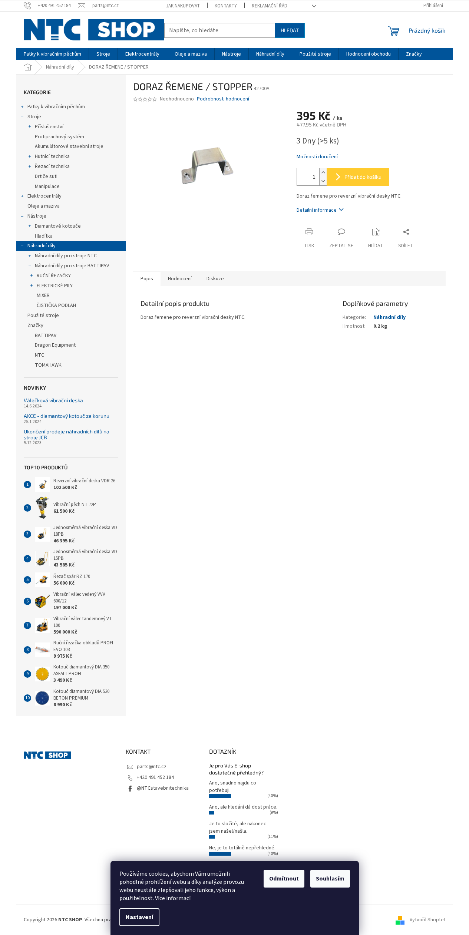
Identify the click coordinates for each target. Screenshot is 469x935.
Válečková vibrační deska (53, 400)
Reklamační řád (269, 6)
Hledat (290, 30)
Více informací (173, 898)
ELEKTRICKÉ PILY (55, 286)
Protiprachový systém (59, 137)
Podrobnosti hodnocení (223, 99)
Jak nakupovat (183, 6)
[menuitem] (52, 54)
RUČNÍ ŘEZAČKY (54, 276)
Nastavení (139, 917)
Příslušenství (49, 126)
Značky (35, 325)
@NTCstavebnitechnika (163, 788)
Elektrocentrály (44, 196)
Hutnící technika (52, 156)
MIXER (43, 295)
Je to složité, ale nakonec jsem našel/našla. (237, 827)
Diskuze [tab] (215, 279)
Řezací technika (52, 166)
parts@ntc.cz (151, 766)
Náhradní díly (41, 246)
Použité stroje (43, 315)
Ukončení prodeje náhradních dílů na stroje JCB (66, 434)
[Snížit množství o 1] (323, 181)
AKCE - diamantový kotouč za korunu (66, 416)
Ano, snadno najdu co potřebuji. (232, 786)
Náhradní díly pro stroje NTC (66, 256)
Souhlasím (330, 879)
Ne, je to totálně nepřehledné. (242, 848)
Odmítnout (284, 879)
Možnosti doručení (317, 157)
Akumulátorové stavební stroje (69, 146)
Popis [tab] (147, 279)
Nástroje (36, 216)
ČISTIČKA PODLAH (56, 305)
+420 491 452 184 (155, 777)
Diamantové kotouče (58, 226)
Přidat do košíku (363, 177)
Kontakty (226, 6)
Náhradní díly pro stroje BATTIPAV (72, 266)
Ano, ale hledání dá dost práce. (243, 807)
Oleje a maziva (43, 206)
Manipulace (47, 186)
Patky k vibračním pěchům (56, 106)
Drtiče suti (46, 176)
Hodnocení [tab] (180, 279)
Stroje (34, 116)
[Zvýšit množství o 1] (323, 172)
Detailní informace (317, 210)
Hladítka (44, 236)
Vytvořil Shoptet (428, 920)
